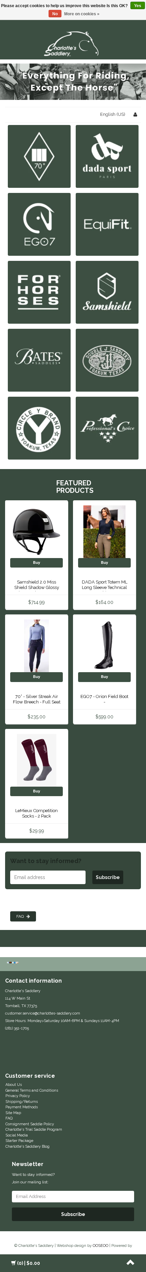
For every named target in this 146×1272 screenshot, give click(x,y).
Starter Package (19, 1141)
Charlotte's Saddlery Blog (27, 1146)
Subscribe (108, 877)
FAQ (20, 916)
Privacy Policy (17, 1096)
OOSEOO (100, 1245)
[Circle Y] (39, 428)
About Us (13, 1084)
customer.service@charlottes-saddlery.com (42, 1013)
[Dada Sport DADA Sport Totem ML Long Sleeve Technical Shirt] (104, 531)
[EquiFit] (107, 224)
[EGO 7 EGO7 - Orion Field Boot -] (104, 646)
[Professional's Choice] (107, 428)
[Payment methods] (13, 963)
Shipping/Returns (21, 1101)
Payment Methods (21, 1107)
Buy (36, 562)
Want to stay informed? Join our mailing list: (33, 1178)
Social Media (16, 1135)
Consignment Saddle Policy (29, 1124)
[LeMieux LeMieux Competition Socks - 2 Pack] (36, 760)
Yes (137, 5)
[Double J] (107, 360)
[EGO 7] (39, 224)
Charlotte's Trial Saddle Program (33, 1129)
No (55, 14)
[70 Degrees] (39, 156)
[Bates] (39, 360)
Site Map (13, 1113)
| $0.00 (28, 1263)
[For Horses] (39, 292)
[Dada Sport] (107, 156)
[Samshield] (107, 292)
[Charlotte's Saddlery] (73, 42)
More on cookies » (81, 14)
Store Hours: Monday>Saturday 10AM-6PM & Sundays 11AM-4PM (62, 1021)
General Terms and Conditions (31, 1090)
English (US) (112, 114)
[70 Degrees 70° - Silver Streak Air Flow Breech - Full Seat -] (36, 646)
